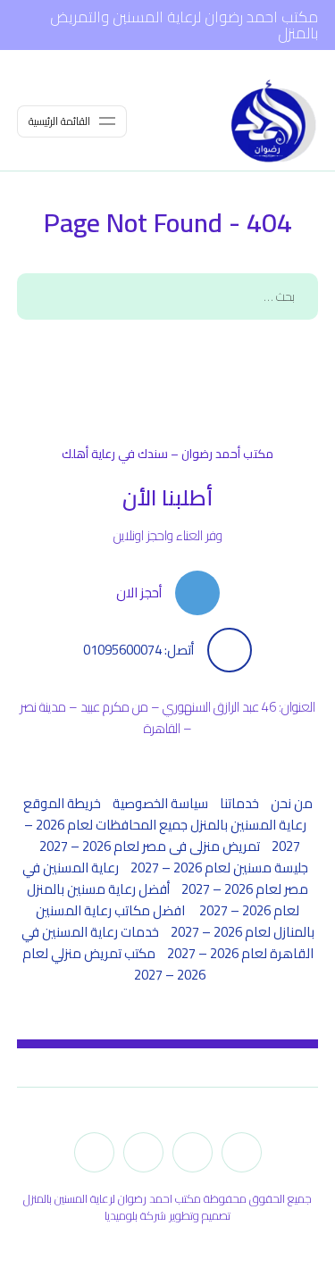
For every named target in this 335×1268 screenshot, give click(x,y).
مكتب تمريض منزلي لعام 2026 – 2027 (114, 964)
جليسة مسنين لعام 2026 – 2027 (219, 867)
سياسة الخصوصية (160, 803)
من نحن (292, 803)
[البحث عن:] (168, 296)
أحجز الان (139, 593)
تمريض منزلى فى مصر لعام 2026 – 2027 (149, 846)
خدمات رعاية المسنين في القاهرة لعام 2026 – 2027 (167, 942)
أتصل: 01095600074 (138, 650)
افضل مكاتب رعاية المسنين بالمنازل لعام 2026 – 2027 (175, 921)
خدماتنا (239, 803)
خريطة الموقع (62, 803)
